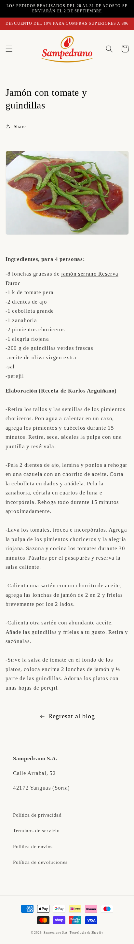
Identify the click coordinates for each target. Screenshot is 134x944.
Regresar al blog (71, 716)
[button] (9, 49)
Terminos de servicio (36, 830)
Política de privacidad (37, 815)
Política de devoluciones (40, 862)
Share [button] (20, 126)
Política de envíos (33, 846)
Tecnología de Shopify (86, 932)
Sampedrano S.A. (56, 932)
